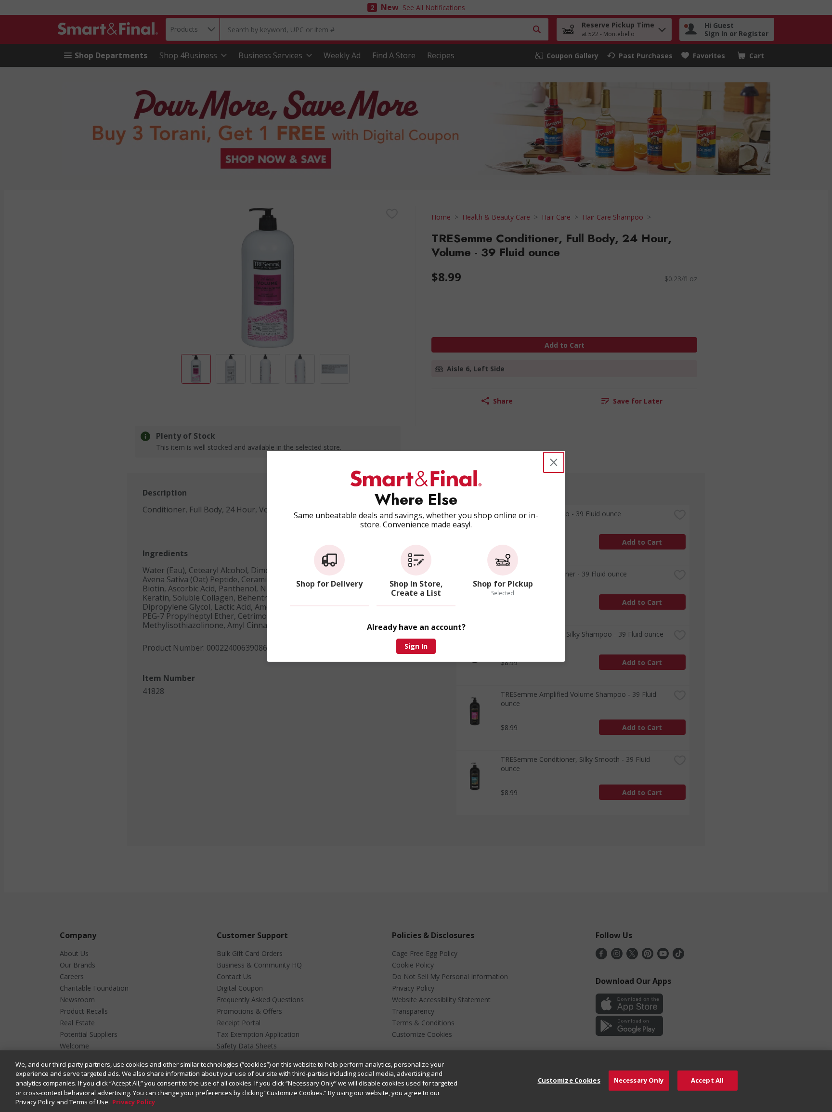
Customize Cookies (569, 1080)
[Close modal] (553, 462)
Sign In (416, 646)
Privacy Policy (133, 1102)
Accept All (707, 1080)
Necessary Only (639, 1080)
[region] (416, 1081)
